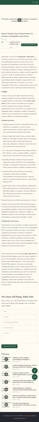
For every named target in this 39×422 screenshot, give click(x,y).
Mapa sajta (28, 416)
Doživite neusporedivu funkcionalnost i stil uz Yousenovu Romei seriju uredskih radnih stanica (24, 396)
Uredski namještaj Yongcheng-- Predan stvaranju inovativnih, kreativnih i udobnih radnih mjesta (24, 366)
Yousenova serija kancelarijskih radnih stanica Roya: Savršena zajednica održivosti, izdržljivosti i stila (24, 381)
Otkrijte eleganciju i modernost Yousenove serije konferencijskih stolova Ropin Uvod (24, 389)
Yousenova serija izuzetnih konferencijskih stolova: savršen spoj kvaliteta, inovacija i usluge (23, 373)
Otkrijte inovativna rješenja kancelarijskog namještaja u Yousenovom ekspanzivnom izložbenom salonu (24, 358)
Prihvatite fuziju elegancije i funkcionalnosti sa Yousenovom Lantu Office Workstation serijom (24, 404)
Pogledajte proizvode (29, 44)
